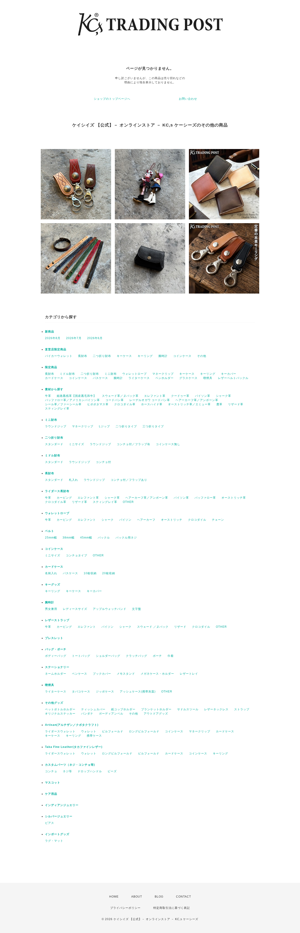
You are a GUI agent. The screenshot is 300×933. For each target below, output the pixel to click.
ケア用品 (51, 793)
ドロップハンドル (90, 771)
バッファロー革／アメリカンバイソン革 (72, 400)
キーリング (145, 356)
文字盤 (136, 609)
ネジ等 (67, 771)
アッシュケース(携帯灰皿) (138, 691)
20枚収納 (108, 573)
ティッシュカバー (93, 709)
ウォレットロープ (134, 373)
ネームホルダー (55, 673)
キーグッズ (52, 584)
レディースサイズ (75, 609)
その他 (201, 356)
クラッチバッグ (136, 656)
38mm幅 (69, 537)
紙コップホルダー (123, 709)
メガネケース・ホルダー (157, 673)
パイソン (125, 519)
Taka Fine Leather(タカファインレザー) (73, 747)
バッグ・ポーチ (55, 649)
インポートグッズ (57, 834)
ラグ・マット (54, 840)
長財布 (82, 356)
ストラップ (241, 709)
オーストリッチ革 (233, 497)
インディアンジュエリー (62, 805)
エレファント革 (154, 396)
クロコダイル (197, 519)
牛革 (48, 396)
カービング (64, 497)
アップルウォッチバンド (109, 609)
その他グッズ (54, 702)
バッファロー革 (205, 497)
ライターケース (139, 378)
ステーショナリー (57, 667)
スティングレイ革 (57, 408)
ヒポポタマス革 (98, 404)
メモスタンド (126, 673)
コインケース (182, 356)
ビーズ (112, 771)
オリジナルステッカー (60, 713)
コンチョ (51, 771)
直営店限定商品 (55, 349)
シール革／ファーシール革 (63, 404)
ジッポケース (105, 691)
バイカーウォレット (58, 356)
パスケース (100, 378)
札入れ (73, 480)
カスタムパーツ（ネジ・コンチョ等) (70, 764)
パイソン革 (202, 396)
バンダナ (87, 713)
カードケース (54, 378)
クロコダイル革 (124, 404)
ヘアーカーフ (146, 519)
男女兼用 (51, 609)
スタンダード (54, 444)
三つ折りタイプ (153, 426)
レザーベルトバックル (233, 378)
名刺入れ (51, 573)
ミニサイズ (76, 444)
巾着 (171, 656)
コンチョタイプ (76, 555)
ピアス (49, 823)
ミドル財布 (67, 373)
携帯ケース (94, 735)
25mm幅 (51, 537)
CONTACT (183, 896)
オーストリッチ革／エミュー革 (189, 404)
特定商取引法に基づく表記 (171, 908)
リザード (180, 626)
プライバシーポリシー (125, 908)
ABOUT (136, 896)
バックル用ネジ (126, 537)
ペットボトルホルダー (60, 709)
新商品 (49, 331)
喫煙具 (207, 378)
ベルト (49, 531)
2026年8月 (52, 338)
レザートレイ (189, 673)
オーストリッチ (171, 519)
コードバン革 (114, 400)
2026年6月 (95, 338)
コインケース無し (168, 444)
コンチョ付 (103, 462)
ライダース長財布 (57, 491)
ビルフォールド (112, 731)
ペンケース (79, 673)
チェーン (218, 519)
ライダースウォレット (60, 731)
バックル (104, 537)
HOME (114, 896)
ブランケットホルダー (156, 709)
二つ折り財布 (102, 356)
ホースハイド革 (151, 404)
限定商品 (51, 367)
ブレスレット (54, 638)
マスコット (52, 782)
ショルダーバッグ (108, 656)
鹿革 (219, 404)
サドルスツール (188, 709)
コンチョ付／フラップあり (129, 480)
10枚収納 (90, 573)
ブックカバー (102, 673)
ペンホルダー (164, 378)
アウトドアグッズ (156, 713)
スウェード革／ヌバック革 (120, 396)
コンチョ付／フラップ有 (133, 444)
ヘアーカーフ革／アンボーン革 (197, 400)
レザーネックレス (216, 709)
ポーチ (157, 656)
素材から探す (54, 389)
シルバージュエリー (58, 816)
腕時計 (163, 356)
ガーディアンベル (111, 713)
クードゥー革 (180, 396)
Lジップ (104, 426)
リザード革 (235, 404)
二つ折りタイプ (126, 426)
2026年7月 (74, 338)
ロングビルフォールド (144, 731)
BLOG (159, 896)
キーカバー (228, 373)
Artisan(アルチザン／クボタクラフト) (71, 725)
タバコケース (81, 691)
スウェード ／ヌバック (153, 626)
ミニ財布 (111, 373)
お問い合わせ (188, 98)
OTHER (128, 502)
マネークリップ (163, 373)
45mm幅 (86, 537)
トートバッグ (81, 656)
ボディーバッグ (55, 656)
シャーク (107, 519)
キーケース (124, 356)
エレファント (87, 519)
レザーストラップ (57, 620)
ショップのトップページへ (112, 98)
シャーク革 (223, 396)
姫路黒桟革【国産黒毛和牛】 (76, 396)
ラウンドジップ (55, 426)
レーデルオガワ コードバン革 (149, 400)
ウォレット (88, 731)
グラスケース (188, 378)
